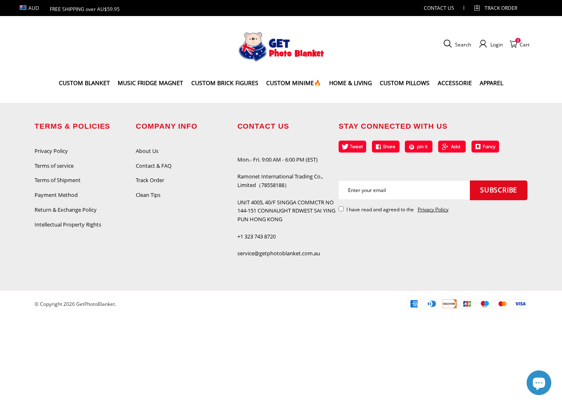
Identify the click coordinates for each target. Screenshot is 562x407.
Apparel (491, 83)
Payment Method (56, 195)
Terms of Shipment (58, 180)
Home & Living (350, 83)
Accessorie (455, 83)
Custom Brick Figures (224, 83)
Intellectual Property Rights (68, 224)
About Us (147, 151)
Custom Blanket (84, 83)
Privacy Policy (51, 151)
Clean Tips (148, 195)
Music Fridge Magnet (150, 83)
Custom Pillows (405, 83)
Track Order (501, 8)
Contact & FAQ (154, 165)
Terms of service (54, 165)
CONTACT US (439, 8)
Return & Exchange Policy (66, 209)
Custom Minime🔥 (293, 83)
